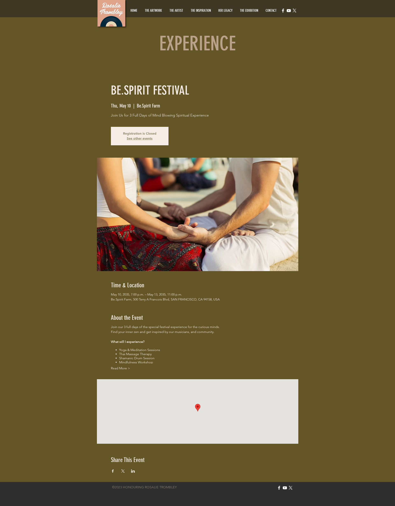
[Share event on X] (123, 471)
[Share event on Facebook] (113, 471)
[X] (294, 10)
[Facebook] (283, 10)
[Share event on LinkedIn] (133, 471)
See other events (139, 138)
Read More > (120, 368)
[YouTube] (288, 10)
